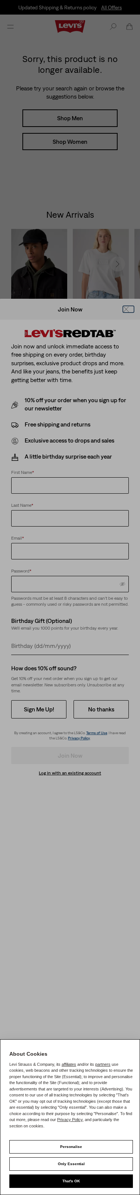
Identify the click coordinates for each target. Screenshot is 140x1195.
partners (103, 1064)
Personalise (71, 1147)
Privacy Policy (70, 1119)
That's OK (71, 1181)
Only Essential (71, 1164)
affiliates (69, 1064)
